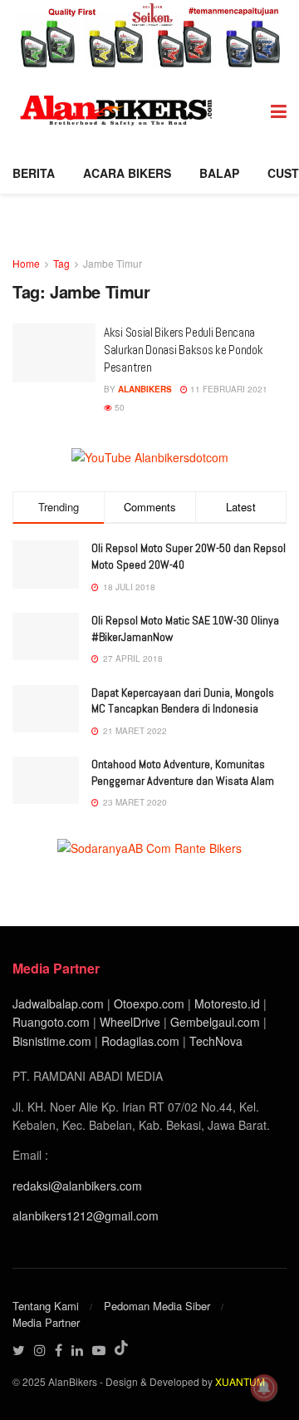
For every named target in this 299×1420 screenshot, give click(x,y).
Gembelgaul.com (216, 1021)
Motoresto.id (227, 1003)
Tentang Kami (45, 1306)
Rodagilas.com (140, 1041)
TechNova (216, 1041)
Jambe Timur (112, 263)
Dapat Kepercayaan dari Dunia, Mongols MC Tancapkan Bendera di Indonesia (182, 701)
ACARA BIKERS (127, 173)
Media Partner (46, 1322)
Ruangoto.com (51, 1021)
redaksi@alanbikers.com (77, 1185)
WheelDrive (130, 1021)
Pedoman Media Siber (157, 1306)
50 (118, 407)
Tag (61, 263)
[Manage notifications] (264, 1387)
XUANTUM (240, 1381)
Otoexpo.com (149, 1003)
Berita (33, 173)
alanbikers (145, 389)
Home (26, 263)
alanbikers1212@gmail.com (85, 1215)
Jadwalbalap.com (58, 1003)
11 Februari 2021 (227, 389)
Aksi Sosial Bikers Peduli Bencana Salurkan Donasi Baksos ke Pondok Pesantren (183, 349)
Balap (219, 173)
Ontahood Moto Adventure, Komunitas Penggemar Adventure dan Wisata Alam (182, 772)
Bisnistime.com (51, 1041)
